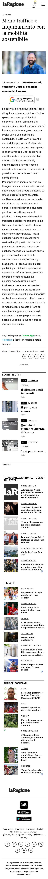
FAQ (10, 832)
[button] (7, 844)
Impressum (30, 829)
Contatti (40, 829)
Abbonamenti (8, 829)
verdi (41, 351)
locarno (22, 351)
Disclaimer (19, 829)
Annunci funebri (30, 832)
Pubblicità (18, 832)
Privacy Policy (10, 835)
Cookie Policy (26, 835)
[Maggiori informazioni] (37, 100)
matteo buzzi (32, 351)
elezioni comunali (10, 351)
